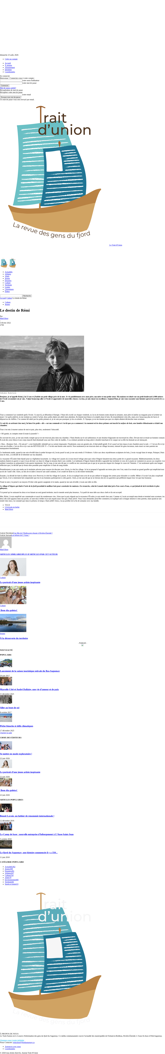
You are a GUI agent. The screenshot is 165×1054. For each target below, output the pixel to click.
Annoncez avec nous (13, 1047)
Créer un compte (11, 59)
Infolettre (8, 70)
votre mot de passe (29, 83)
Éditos (7, 291)
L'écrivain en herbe (12, 507)
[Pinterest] (21, 328)
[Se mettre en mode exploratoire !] (6, 749)
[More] (39, 328)
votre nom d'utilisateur (30, 80)
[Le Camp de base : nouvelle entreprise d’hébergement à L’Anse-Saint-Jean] (6, 830)
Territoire (8, 285)
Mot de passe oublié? (8, 88)
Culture (8, 283)
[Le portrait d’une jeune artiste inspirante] (13, 575)
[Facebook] (4, 328)
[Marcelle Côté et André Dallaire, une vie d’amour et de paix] (6, 685)
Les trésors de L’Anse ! (20, 535)
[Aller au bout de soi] (6, 703)
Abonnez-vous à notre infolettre (12, 1040)
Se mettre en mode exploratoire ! (16, 754)
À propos (8, 65)
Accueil (8, 63)
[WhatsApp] (30, 328)
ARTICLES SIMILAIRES (11, 554)
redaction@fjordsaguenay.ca (24, 1042)
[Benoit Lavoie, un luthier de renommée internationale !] (6, 811)
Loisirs (7, 287)
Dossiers (8, 281)
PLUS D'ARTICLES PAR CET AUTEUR (40, 554)
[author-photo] (6, 547)
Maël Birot (4, 318)
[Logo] (4, 268)
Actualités (8, 272)
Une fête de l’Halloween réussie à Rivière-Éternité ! (33, 533)
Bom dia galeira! (9, 610)
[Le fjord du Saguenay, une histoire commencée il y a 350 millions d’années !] (6, 848)
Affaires (8, 274)
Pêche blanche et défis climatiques (16, 726)
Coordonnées (10, 72)
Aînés (7, 276)
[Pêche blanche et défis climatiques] (6, 721)
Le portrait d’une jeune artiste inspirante (20, 582)
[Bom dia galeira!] (13, 603)
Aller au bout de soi (9, 707)
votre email (26, 95)
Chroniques (9, 289)
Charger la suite (6, 733)
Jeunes (7, 278)
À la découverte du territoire (14, 638)
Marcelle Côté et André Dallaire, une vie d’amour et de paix (29, 689)
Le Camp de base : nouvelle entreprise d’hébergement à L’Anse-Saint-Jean (37, 834)
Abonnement (10, 67)
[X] (13, 328)
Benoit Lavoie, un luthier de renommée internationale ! (27, 816)
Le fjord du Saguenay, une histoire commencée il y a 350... (29, 852)
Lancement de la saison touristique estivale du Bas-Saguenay (30, 671)
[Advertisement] (44, 251)
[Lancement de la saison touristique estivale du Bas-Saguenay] (6, 666)
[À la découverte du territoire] (13, 631)
